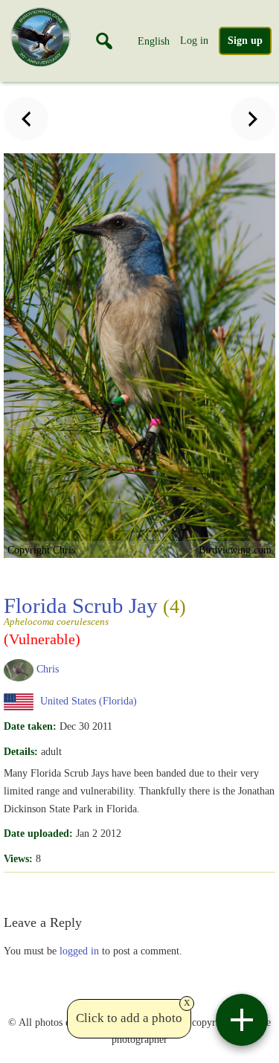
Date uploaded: (38, 833)
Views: (18, 858)
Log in (194, 40)
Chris (47, 669)
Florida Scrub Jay (95, 610)
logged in (79, 951)
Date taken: (30, 726)
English (154, 41)
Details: (21, 751)
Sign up (245, 40)
